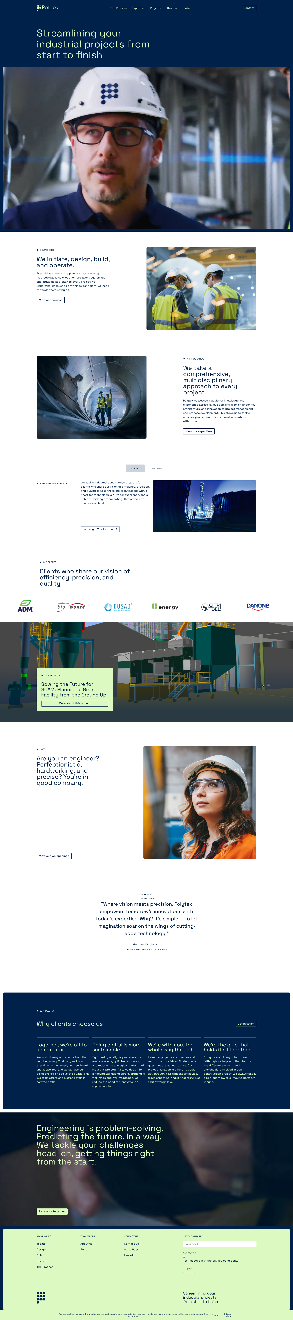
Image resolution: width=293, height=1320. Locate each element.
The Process (118, 8)
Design (41, 1249)
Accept (215, 1315)
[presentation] (141, 894)
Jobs (187, 8)
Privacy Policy (227, 1315)
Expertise (138, 8)
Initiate (41, 1243)
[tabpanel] (146, 931)
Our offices (131, 1249)
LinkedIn (129, 1255)
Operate (42, 1261)
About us (172, 8)
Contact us (131, 1243)
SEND (189, 1269)
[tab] (135, 468)
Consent (189, 1252)
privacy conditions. (225, 1260)
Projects (155, 8)
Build (40, 1255)
